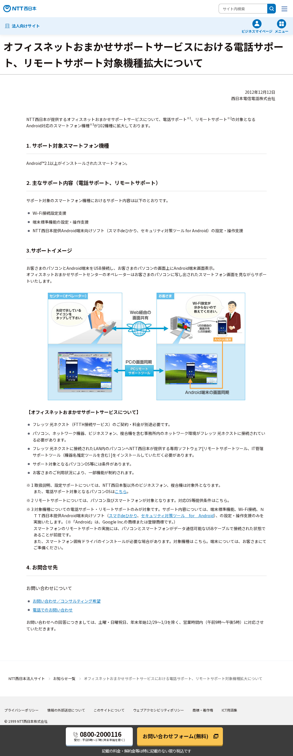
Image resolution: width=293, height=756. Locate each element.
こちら (121, 491)
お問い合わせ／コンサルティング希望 (66, 601)
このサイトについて (109, 710)
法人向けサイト (26, 26)
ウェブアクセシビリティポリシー (158, 710)
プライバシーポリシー (21, 710)
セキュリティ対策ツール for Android (177, 515)
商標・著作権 (203, 710)
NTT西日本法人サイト (27, 678)
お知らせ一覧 (64, 678)
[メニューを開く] (284, 8)
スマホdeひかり (123, 515)
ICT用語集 (229, 710)
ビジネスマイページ (256, 31)
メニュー (281, 31)
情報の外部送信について (66, 710)
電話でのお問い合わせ (53, 610)
